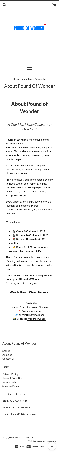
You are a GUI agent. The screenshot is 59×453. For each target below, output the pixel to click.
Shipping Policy (10, 385)
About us (7, 354)
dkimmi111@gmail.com (31, 314)
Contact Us (8, 358)
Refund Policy (10, 381)
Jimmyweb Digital (49, 441)
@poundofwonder (36, 318)
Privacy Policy (10, 374)
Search (6, 350)
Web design (33, 441)
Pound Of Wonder (27, 438)
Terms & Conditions (13, 378)
